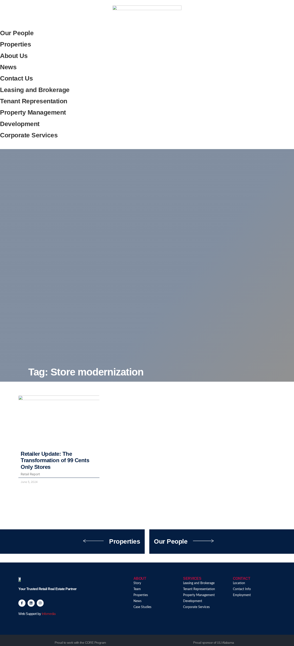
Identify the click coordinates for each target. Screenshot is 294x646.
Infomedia (49, 614)
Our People (17, 33)
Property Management (33, 112)
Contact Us (16, 78)
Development (20, 123)
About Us (14, 55)
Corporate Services (29, 135)
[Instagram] (40, 603)
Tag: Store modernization (86, 372)
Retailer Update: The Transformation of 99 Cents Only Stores (55, 460)
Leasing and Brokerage (35, 89)
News (8, 67)
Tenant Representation (33, 101)
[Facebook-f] (21, 603)
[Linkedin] (31, 603)
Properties (15, 44)
